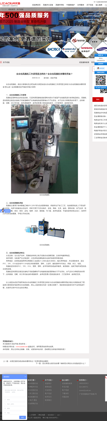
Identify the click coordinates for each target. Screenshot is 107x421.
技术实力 (48, 397)
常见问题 (65, 387)
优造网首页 (36, 5)
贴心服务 (99, 5)
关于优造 (90, 5)
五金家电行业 (33, 403)
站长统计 (51, 415)
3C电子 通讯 (32, 400)
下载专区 (65, 393)
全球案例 (80, 5)
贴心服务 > (66, 380)
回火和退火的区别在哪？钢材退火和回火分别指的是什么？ (64, 363)
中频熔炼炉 (70, 5)
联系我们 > (83, 380)
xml (58, 415)
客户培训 (65, 390)
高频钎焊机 (60, 5)
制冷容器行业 (33, 383)
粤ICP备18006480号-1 (50, 418)
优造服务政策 (84, 62)
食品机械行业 (33, 397)
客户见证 (48, 393)
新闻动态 (48, 387)
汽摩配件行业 (33, 387)
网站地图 (41, 415)
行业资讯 (48, 390)
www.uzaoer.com (22, 346)
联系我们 (48, 400)
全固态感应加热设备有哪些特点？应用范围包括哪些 (29, 361)
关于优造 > (49, 380)
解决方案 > (32, 380)
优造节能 (21, 87)
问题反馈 (65, 397)
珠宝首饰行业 (33, 390)
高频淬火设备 (48, 5)
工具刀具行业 (33, 393)
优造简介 (48, 383)
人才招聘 (32, 415)
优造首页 (11, 9)
